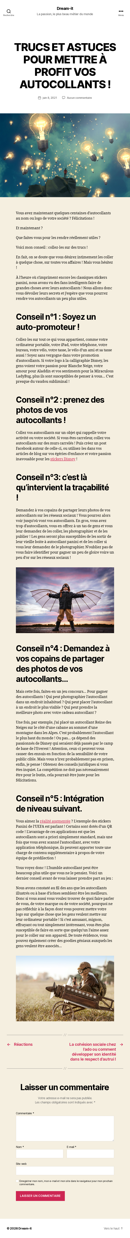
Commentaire (25, 1113)
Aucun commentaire (79, 97)
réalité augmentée (55, 821)
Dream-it (65, 8)
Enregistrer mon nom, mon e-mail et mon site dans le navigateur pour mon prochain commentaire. (65, 1183)
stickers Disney (62, 459)
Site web (21, 1163)
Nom (20, 1147)
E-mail (71, 1147)
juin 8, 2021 (50, 97)
